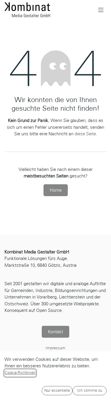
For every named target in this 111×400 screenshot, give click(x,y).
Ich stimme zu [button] (89, 390)
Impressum (55, 348)
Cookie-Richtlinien (20, 373)
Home (56, 190)
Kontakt (55, 331)
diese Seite (85, 133)
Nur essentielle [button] (57, 390)
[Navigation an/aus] (101, 9)
